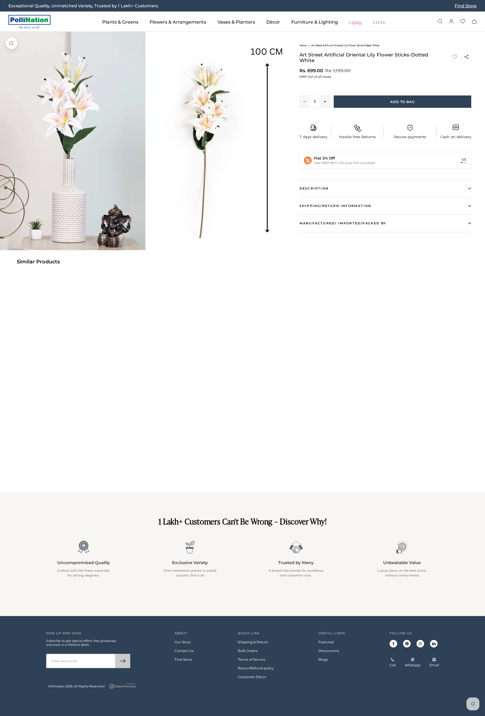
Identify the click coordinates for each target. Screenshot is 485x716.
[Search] (440, 21)
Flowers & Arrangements (178, 22)
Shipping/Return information (335, 206)
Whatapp (412, 665)
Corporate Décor (252, 677)
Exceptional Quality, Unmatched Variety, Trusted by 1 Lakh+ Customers (83, 5)
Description (314, 188)
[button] (454, 57)
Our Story (183, 642)
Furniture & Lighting (314, 22)
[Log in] (451, 21)
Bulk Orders (248, 651)
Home (302, 45)
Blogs (323, 659)
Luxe (379, 22)
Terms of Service (251, 659)
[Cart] (474, 21)
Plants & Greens (120, 22)
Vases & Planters (236, 22)
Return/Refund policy (256, 668)
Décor (273, 22)
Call (393, 665)
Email (434, 665)
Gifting (355, 22)
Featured (326, 642)
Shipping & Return (253, 642)
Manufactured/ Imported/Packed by (342, 223)
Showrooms (328, 651)
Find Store (466, 5)
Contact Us (184, 651)
